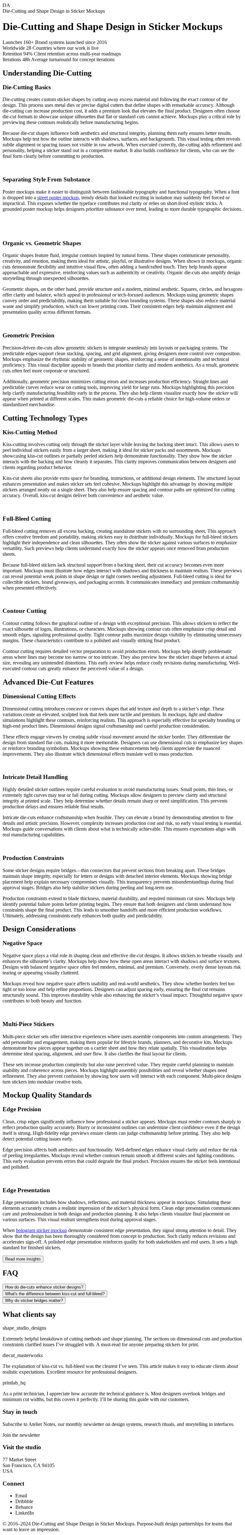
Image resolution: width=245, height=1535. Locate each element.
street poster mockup (58, 197)
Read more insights (23, 1259)
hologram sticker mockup (41, 1230)
